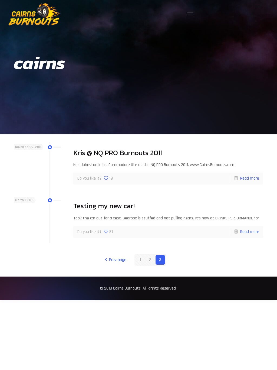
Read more (249, 178)
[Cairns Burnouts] (34, 14)
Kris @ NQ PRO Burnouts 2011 (118, 153)
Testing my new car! (104, 206)
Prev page (117, 260)
